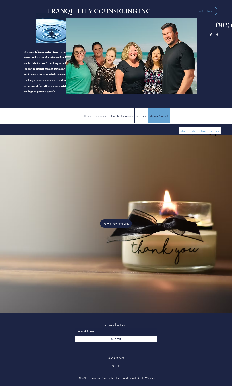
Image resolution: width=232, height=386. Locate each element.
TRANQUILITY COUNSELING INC (99, 12)
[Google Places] (210, 34)
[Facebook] (217, 34)
